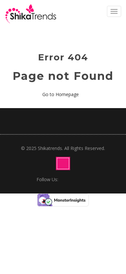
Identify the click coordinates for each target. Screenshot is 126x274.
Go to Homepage (61, 94)
